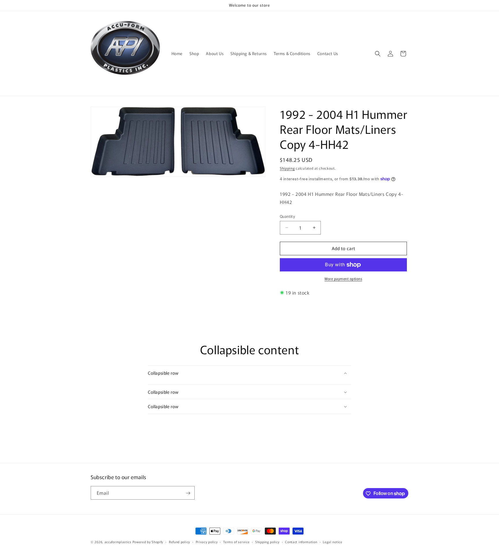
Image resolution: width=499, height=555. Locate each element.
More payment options (343, 278)
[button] (377, 53)
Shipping (287, 168)
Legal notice (332, 541)
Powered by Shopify (148, 541)
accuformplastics (118, 541)
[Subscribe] (188, 493)
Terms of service (236, 541)
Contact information (301, 541)
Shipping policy (267, 541)
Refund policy (179, 541)
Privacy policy (207, 541)
